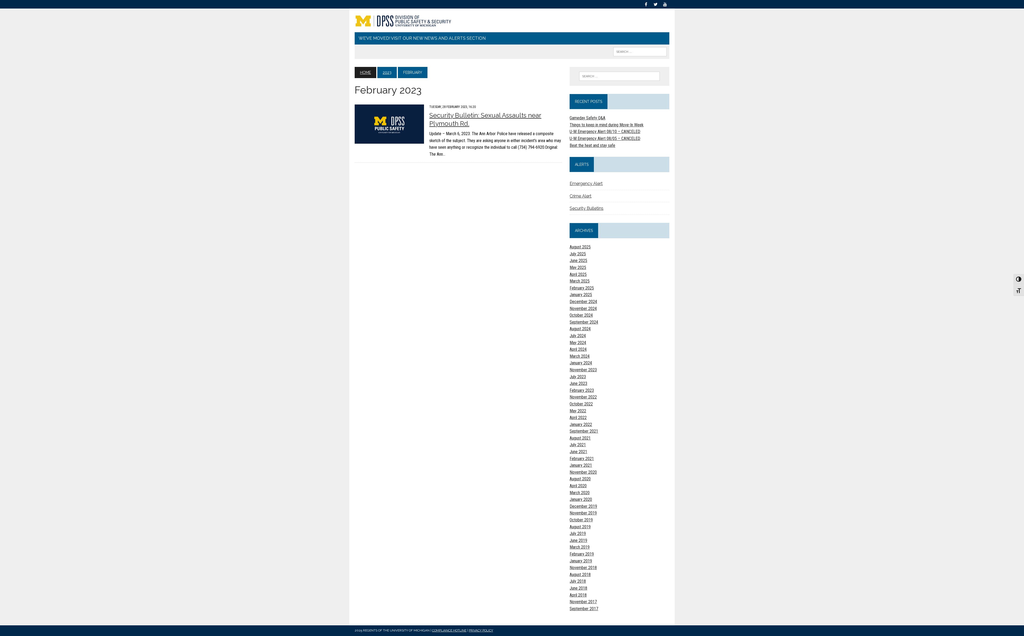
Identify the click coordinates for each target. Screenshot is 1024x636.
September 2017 (584, 608)
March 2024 (580, 356)
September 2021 (584, 431)
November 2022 (583, 397)
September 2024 (584, 322)
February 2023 (582, 390)
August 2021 (580, 438)
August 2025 (580, 246)
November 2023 (583, 369)
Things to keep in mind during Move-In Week (606, 124)
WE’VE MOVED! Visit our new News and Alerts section (422, 38)
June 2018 (578, 588)
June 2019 (578, 540)
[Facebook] (646, 3)
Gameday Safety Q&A (587, 117)
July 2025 (578, 253)
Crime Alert (580, 196)
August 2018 (580, 574)
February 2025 (582, 288)
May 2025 (578, 267)
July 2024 (578, 335)
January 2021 (581, 465)
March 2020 (580, 492)
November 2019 (583, 513)
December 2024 (583, 301)
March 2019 (580, 547)
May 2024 (578, 342)
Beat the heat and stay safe (592, 145)
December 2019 (583, 506)
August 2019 (580, 526)
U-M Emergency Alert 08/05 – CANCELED (605, 138)
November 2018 (583, 567)
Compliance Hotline (449, 630)
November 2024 (583, 308)
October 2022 (581, 403)
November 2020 (583, 472)
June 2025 (578, 260)
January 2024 (581, 362)
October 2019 (581, 519)
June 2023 (578, 383)
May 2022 (578, 410)
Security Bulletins (586, 208)
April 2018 (578, 595)
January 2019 (581, 560)
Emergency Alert (586, 183)
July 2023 (578, 376)
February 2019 (582, 554)
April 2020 (578, 485)
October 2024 (581, 315)
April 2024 (578, 349)
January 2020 (581, 499)
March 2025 (580, 281)
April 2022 (578, 417)
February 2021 (582, 458)
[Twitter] (655, 3)
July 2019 (578, 533)
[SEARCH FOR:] (640, 51)
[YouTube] (665, 3)
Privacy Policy (481, 630)
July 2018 (578, 581)
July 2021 (578, 444)
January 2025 (581, 294)
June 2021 (578, 451)
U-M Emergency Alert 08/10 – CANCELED (605, 131)
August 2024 (580, 328)
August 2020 (580, 478)
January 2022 (581, 424)
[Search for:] (619, 76)
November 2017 (583, 601)
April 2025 (578, 274)
